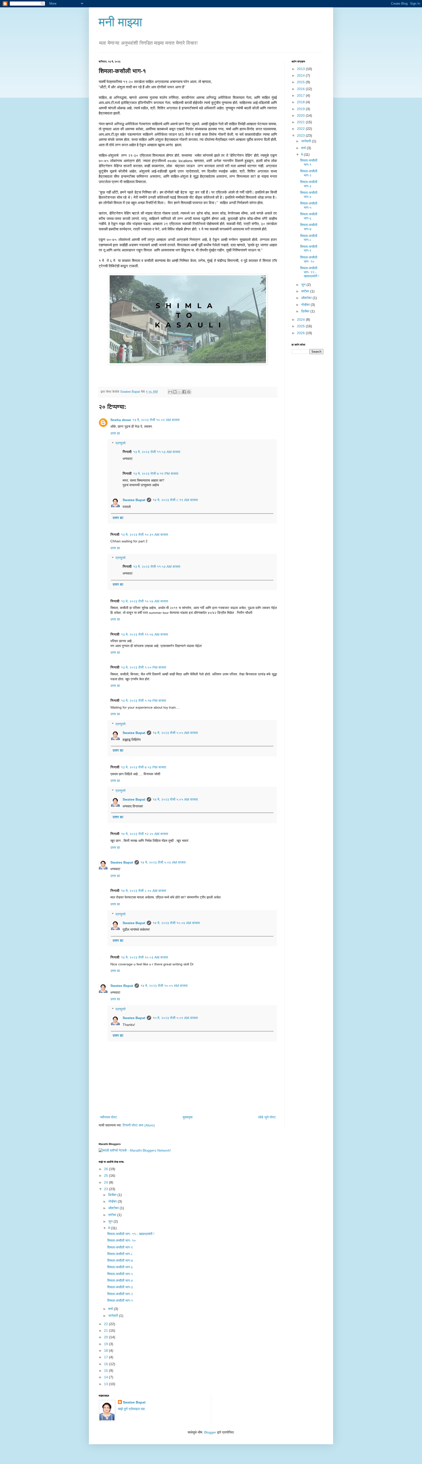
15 (106, 1370)
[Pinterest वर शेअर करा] (188, 391)
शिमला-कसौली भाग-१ (308, 162)
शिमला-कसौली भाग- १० (308, 259)
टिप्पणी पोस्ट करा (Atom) (139, 1125)
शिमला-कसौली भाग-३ (308, 184)
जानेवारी (306, 141)
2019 (301, 109)
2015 (301, 82)
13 (106, 1384)
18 (106, 1350)
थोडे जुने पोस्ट (267, 1117)
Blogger (210, 1432)
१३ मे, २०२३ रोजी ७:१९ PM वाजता (155, 473)
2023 (301, 135)
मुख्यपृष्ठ (187, 1117)
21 (106, 1330)
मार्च (304, 148)
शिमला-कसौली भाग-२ (308, 173)
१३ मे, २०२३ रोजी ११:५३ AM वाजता (156, 452)
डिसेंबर (305, 311)
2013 (301, 69)
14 (106, 1377)
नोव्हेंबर (306, 305)
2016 (301, 89)
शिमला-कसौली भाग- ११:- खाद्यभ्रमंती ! (309, 272)
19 (106, 1344)
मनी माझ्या (120, 22)
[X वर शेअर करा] (179, 391)
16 (106, 1364)
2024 (301, 319)
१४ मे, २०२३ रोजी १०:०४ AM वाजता (176, 923)
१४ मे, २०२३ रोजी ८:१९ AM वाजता (175, 500)
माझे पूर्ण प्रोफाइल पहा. (132, 1409)
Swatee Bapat (134, 500)
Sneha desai (120, 420)
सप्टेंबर (305, 291)
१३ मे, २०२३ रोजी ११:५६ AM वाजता (144, 634)
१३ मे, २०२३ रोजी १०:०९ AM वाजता (155, 420)
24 (106, 1182)
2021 (301, 122)
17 (106, 1357)
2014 (301, 75)
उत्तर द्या (115, 433)
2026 (301, 333)
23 (106, 1189)
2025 (301, 326)
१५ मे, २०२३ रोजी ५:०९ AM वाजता (175, 1018)
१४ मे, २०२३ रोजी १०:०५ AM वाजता (164, 986)
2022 (301, 129)
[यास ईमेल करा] (170, 391)
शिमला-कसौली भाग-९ (308, 249)
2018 (301, 102)
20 (106, 1337)
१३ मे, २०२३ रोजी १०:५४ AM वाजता (144, 601)
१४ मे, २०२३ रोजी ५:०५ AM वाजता (175, 733)
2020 (301, 115)
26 (106, 1169)
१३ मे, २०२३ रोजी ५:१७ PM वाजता (143, 700)
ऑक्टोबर (307, 298)
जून (303, 285)
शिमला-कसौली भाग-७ (308, 227)
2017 (301, 95)
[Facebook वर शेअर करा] (184, 391)
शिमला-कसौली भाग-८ (308, 238)
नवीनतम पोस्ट (108, 1117)
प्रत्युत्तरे (121, 443)
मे (302, 154)
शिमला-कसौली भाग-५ (308, 205)
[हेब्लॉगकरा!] (174, 391)
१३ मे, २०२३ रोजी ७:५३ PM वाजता (143, 767)
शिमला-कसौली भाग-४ (308, 195)
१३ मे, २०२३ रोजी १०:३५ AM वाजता (144, 534)
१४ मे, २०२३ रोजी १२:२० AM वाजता (144, 834)
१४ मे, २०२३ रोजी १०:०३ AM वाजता (144, 957)
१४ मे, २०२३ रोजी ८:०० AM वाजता (143, 891)
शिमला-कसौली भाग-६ (308, 216)
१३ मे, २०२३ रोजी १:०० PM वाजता (143, 667)
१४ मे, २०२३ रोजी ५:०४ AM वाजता (163, 862)
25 (106, 1175)
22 (106, 1324)
